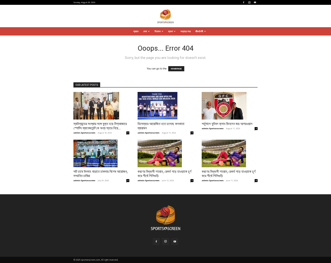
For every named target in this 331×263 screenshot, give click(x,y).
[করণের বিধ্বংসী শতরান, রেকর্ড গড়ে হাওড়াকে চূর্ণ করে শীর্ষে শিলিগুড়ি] (165, 153)
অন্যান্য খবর (185, 31)
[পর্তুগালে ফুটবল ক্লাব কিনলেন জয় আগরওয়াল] (230, 106)
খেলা (145, 31)
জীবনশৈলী (199, 31)
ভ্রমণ (170, 31)
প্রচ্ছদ (135, 31)
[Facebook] (243, 2)
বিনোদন (158, 31)
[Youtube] (255, 2)
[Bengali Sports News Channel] (165, 16)
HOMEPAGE (176, 69)
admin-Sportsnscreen (84, 132)
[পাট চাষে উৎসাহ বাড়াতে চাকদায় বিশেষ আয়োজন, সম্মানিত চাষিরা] (101, 153)
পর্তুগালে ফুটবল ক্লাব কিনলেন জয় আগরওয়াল (227, 124)
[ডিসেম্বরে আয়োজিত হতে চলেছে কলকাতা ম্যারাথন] (165, 106)
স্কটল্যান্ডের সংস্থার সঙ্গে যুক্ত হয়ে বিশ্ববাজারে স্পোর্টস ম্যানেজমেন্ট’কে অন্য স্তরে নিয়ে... (100, 126)
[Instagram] (249, 2)
